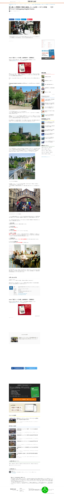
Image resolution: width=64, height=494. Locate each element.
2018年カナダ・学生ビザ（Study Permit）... (49, 111)
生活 (47, 150)
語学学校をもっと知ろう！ (49, 80)
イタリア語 (46, 147)
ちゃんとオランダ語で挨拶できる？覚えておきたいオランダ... (49, 115)
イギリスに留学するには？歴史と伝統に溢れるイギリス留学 (50, 130)
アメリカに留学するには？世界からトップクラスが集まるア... (50, 122)
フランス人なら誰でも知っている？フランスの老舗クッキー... (49, 107)
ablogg (16, 490)
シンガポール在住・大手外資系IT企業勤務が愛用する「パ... (49, 100)
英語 (43, 147)
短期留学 (14, 463)
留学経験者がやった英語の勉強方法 (50, 88)
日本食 (51, 152)
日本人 (50, 150)
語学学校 (21, 463)
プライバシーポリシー (22, 489)
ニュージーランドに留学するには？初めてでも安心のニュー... (49, 138)
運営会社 (21, 488)
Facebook (21, 490)
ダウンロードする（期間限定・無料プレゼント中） (25, 399)
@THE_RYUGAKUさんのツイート (45, 156)
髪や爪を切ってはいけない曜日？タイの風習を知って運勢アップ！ (50, 103)
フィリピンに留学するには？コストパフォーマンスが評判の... (50, 141)
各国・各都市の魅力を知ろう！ (49, 84)
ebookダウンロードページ (17, 60)
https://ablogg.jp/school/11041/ (22, 294)
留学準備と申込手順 (48, 76)
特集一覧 (53, 94)
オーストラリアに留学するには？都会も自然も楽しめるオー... (50, 134)
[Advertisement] (24, 355)
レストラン (44, 150)
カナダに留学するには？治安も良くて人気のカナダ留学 (50, 126)
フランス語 (44, 152)
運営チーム (13, 471)
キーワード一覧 (53, 155)
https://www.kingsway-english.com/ (22, 293)
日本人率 (18, 463)
